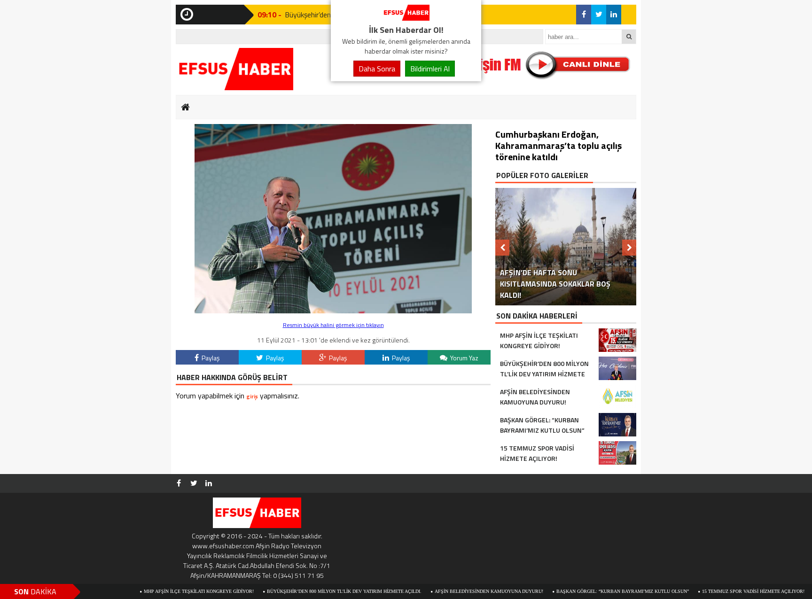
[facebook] (583, 14)
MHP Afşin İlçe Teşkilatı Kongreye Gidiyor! (171, 591)
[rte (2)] (333, 311)
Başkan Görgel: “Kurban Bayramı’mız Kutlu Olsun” (595, 591)
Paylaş (210, 358)
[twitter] (598, 14)
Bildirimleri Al (430, 68)
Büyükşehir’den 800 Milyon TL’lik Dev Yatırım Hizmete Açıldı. (316, 591)
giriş (252, 396)
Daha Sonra (377, 68)
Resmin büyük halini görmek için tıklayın (333, 324)
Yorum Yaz (463, 358)
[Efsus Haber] (406, 17)
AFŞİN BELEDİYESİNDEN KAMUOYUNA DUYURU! (461, 591)
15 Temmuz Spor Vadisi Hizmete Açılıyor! (725, 591)
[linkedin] (613, 14)
